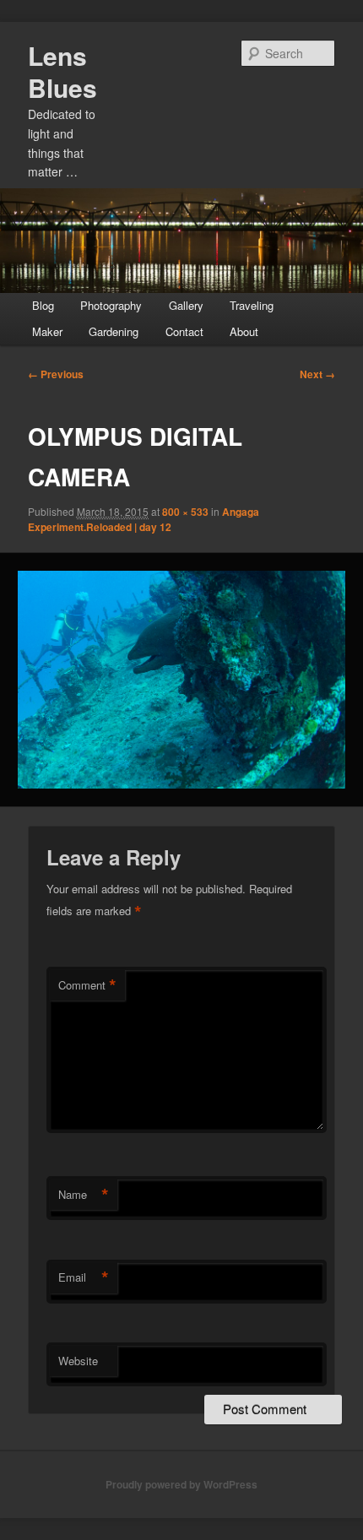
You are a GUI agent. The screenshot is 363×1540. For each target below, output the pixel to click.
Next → (317, 374)
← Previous (56, 374)
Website (78, 1361)
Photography (111, 305)
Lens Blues (62, 71)
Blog (43, 305)
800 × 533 (185, 511)
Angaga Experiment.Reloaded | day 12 (143, 519)
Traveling (252, 305)
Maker (47, 331)
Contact (184, 331)
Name (83, 1194)
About (244, 331)
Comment (87, 985)
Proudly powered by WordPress (181, 1484)
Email (83, 1277)
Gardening (113, 331)
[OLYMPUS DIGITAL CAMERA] (181, 680)
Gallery (186, 305)
